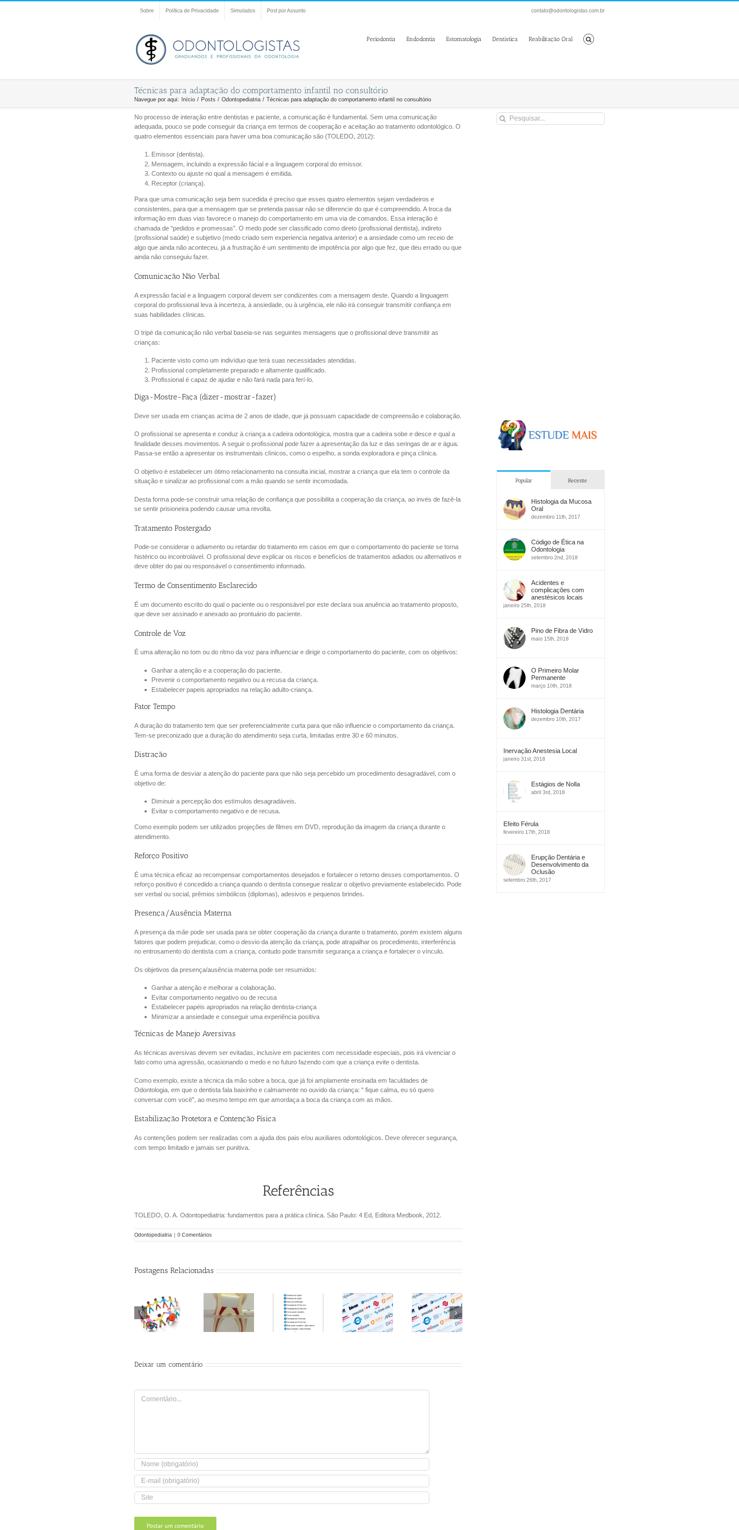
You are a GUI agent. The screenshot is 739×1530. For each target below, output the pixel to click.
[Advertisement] (551, 272)
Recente (577, 480)
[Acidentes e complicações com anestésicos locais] (514, 583)
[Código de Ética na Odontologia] (514, 542)
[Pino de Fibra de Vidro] (514, 631)
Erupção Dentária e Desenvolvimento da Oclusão (559, 864)
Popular (523, 480)
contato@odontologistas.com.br (568, 11)
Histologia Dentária (557, 711)
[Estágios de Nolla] (514, 785)
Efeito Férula (520, 823)
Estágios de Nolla (555, 784)
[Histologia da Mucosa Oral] (514, 502)
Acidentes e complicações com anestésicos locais (557, 590)
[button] (588, 38)
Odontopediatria (153, 1235)
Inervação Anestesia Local (540, 750)
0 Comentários (194, 1235)
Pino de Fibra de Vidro (562, 630)
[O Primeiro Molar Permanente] (514, 671)
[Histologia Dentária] (514, 711)
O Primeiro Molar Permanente (555, 674)
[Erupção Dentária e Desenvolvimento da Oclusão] (514, 858)
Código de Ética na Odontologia (557, 545)
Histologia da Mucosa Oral (561, 505)
